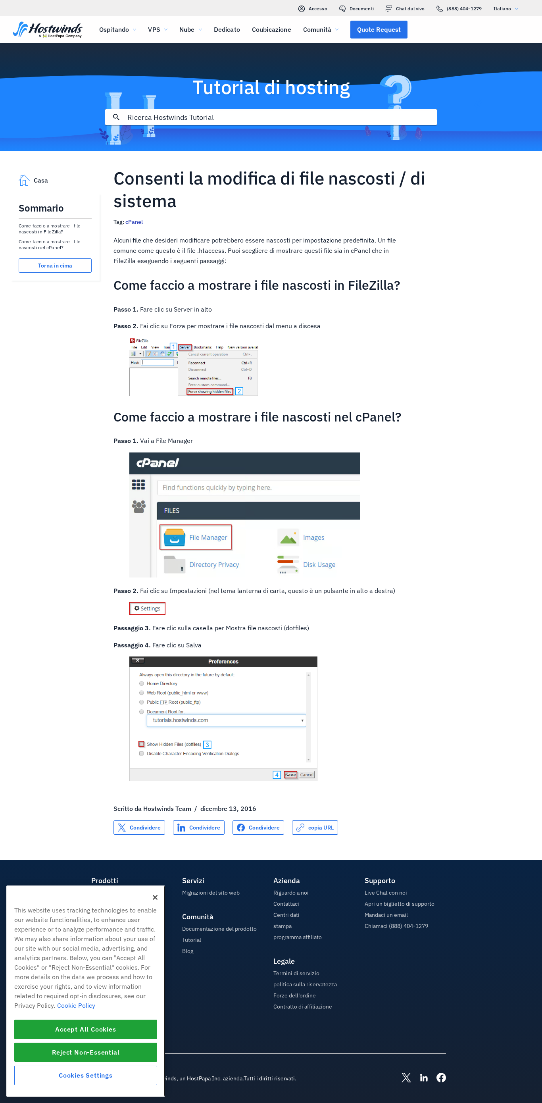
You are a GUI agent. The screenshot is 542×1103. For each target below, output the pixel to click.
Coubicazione (271, 29)
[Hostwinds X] (402, 1078)
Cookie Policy (76, 1005)
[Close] (155, 897)
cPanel (134, 221)
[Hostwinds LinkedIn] (420, 1078)
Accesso (318, 9)
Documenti (362, 9)
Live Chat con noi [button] (386, 892)
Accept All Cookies (85, 1029)
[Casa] (47, 30)
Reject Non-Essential (86, 1052)
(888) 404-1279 (464, 9)
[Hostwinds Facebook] (437, 1078)
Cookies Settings (86, 1075)
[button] (378, 29)
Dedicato (227, 29)
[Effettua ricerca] (116, 117)
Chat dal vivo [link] (410, 9)
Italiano (502, 9)
